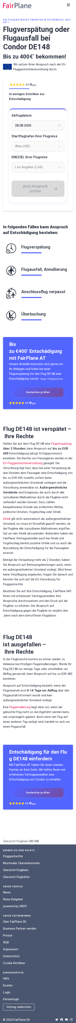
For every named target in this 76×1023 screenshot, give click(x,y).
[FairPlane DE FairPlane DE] (17, 5)
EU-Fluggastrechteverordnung (23, 463)
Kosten (8, 985)
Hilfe (6, 978)
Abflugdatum (22, 115)
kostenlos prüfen (38, 392)
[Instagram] (71, 1019)
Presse (7, 935)
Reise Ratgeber (13, 899)
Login (6, 992)
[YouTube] (66, 1019)
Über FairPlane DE (14, 921)
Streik (7, 519)
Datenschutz (11, 956)
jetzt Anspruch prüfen (35, 188)
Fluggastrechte (13, 856)
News (7, 892)
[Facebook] (61, 1019)
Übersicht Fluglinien (16, 841)
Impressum (10, 949)
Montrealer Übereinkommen (21, 863)
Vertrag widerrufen (18, 1007)
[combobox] (38, 146)
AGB (6, 942)
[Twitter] (56, 1019)
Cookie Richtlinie (14, 963)
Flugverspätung (61, 443)
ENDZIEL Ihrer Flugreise (30, 157)
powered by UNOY (15, 906)
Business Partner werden (19, 928)
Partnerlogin (11, 999)
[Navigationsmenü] (68, 5)
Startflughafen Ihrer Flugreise (34, 136)
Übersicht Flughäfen (16, 877)
